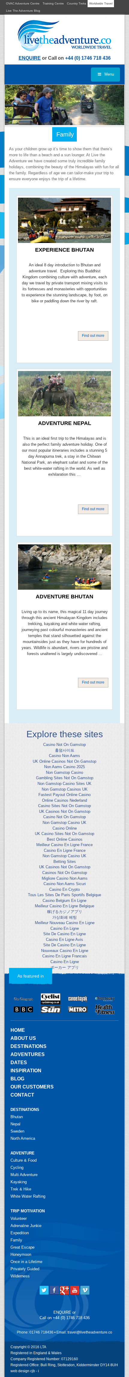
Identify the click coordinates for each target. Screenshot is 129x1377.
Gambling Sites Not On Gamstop (64, 778)
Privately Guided (24, 1269)
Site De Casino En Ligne (64, 934)
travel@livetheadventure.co (90, 1332)
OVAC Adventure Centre (23, 3)
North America (22, 1138)
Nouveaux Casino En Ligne (64, 950)
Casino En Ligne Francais (64, 956)
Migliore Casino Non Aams (65, 878)
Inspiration (25, 1070)
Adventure (22, 1153)
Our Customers (32, 1086)
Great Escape (22, 1247)
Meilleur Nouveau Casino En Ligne (64, 922)
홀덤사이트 (64, 750)
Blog (17, 1078)
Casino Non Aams (64, 755)
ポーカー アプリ (64, 967)
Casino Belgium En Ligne (64, 900)
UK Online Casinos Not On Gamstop (64, 761)
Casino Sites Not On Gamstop (64, 806)
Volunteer (18, 1218)
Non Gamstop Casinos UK (65, 789)
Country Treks (76, 3)
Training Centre (53, 3)
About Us (23, 1038)
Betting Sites (64, 861)
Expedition (19, 1233)
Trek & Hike (20, 1189)
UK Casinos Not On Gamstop (64, 811)
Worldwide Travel (100, 3)
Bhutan (16, 1117)
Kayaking (18, 1182)
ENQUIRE (30, 58)
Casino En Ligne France (65, 850)
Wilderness (20, 1276)
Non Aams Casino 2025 (64, 767)
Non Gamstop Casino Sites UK (65, 783)
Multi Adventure (24, 1174)
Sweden (17, 1131)
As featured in (30, 976)
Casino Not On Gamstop (64, 744)
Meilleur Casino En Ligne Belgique (64, 906)
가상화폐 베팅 (64, 917)
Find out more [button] (93, 336)
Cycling (16, 1167)
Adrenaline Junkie (25, 1225)
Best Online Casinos (64, 839)
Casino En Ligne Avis (64, 939)
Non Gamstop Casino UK (64, 822)
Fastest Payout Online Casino (64, 794)
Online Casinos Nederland (64, 800)
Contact (22, 1094)
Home (17, 1030)
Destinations (28, 1046)
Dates (18, 1062)
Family (16, 1240)
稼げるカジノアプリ (64, 911)
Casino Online (64, 828)
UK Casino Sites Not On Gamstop (64, 833)
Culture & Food (23, 1160)
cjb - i (34, 1371)
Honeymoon (20, 1254)
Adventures (27, 1054)
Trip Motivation (27, 1211)
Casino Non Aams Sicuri (65, 884)
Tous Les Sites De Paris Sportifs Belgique (64, 895)
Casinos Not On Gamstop (64, 872)
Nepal (15, 1124)
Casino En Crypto (64, 889)
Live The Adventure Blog (23, 10)
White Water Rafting (27, 1196)
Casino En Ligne (64, 928)
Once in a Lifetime (26, 1261)
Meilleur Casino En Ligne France (64, 845)
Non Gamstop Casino (64, 772)
